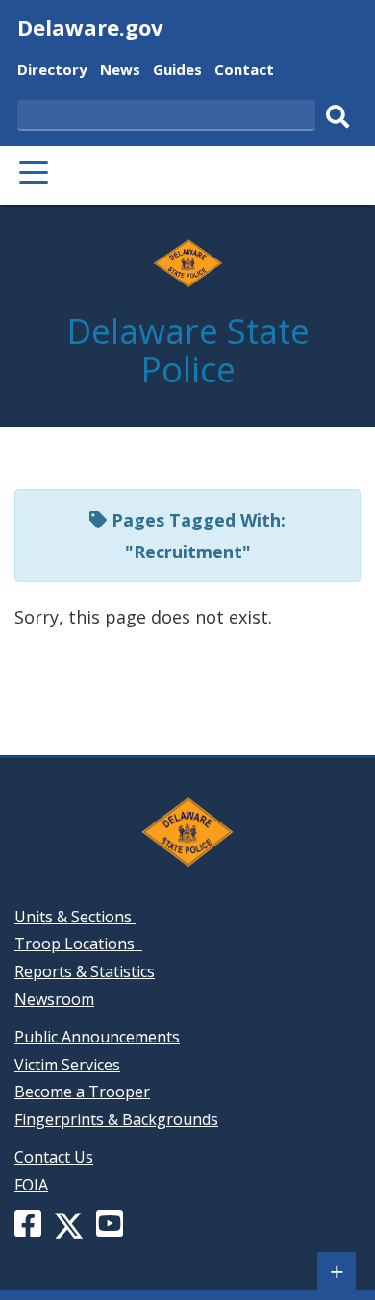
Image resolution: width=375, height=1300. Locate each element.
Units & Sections (75, 916)
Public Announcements (97, 1036)
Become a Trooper (82, 1091)
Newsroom (54, 999)
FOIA (31, 1184)
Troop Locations (78, 943)
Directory (52, 72)
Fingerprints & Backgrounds (116, 1119)
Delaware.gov (90, 26)
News (120, 72)
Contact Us (53, 1156)
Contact (244, 72)
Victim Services (67, 1064)
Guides (177, 72)
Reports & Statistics (84, 971)
